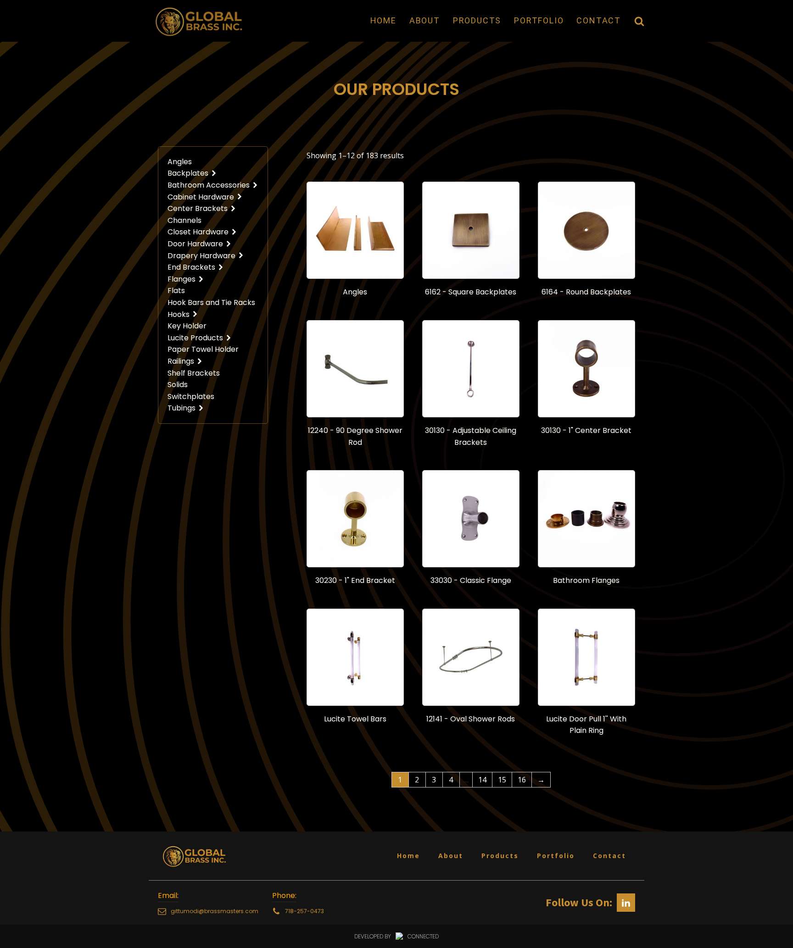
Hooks (179, 314)
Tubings (181, 408)
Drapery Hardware (201, 255)
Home (383, 20)
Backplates (188, 173)
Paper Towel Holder (203, 349)
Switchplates (191, 396)
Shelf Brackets (194, 373)
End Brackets (191, 267)
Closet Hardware (198, 232)
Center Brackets (198, 208)
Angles (180, 161)
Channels (184, 220)
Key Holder (187, 326)
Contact (598, 20)
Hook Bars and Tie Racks (211, 302)
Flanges (181, 279)
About (424, 20)
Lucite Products (195, 338)
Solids (178, 384)
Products (477, 20)
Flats (176, 290)
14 (482, 780)
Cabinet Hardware (201, 197)
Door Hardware (195, 243)
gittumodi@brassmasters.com (214, 911)
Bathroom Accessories (209, 185)
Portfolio (539, 20)
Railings (181, 361)
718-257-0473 (304, 911)
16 (522, 780)
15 (502, 780)
